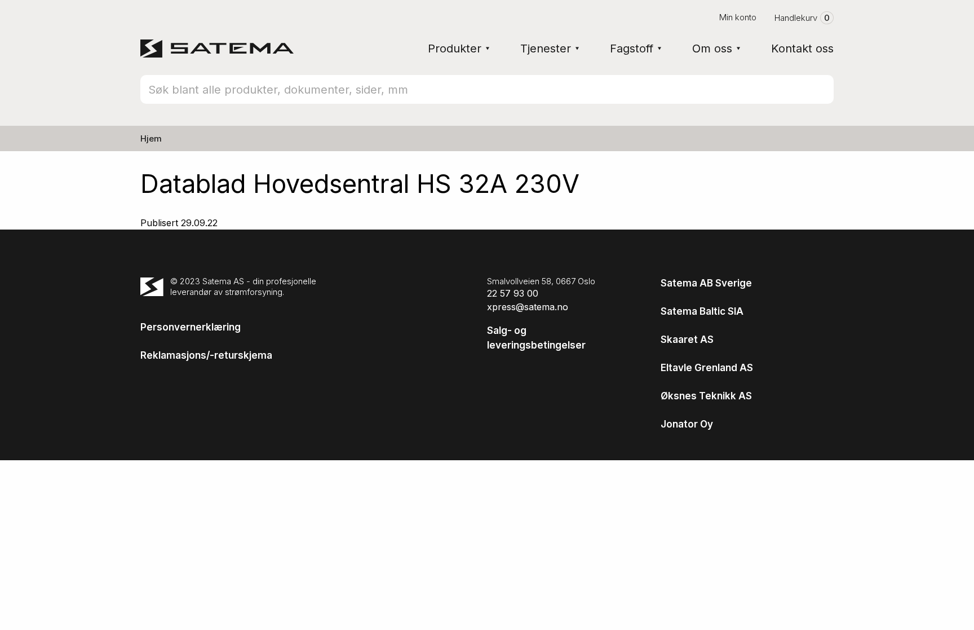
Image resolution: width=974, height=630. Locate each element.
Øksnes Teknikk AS (706, 396)
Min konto (737, 17)
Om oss (712, 48)
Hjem (151, 138)
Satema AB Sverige (706, 283)
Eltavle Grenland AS (707, 367)
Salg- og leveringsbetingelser (536, 338)
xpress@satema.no (527, 306)
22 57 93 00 (512, 293)
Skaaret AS (687, 339)
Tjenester (545, 48)
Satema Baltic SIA (702, 311)
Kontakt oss (802, 48)
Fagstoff (631, 48)
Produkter (454, 48)
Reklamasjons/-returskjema (206, 355)
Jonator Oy (687, 424)
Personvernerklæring (190, 327)
